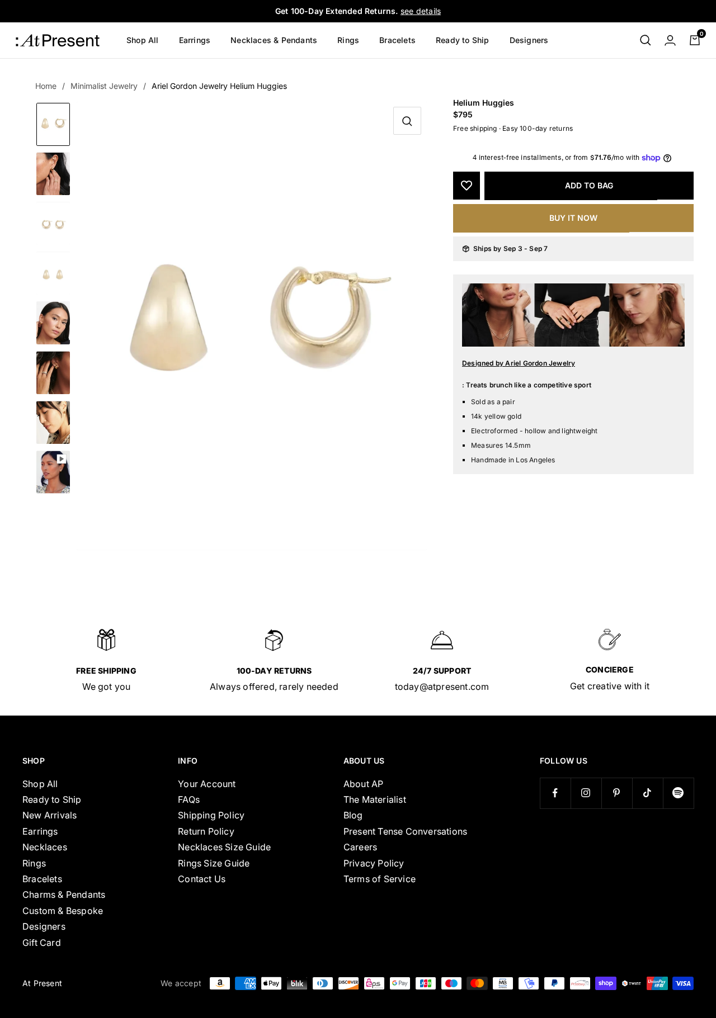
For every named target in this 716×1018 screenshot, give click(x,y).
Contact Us (201, 878)
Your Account (206, 783)
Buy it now (573, 217)
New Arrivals (49, 815)
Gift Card (41, 942)
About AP (363, 783)
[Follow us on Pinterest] (616, 793)
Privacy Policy (373, 863)
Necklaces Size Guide (224, 847)
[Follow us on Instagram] (586, 793)
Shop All (142, 40)
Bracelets (397, 40)
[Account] (670, 40)
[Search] (645, 40)
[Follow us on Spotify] (678, 793)
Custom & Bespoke (62, 910)
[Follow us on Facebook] (555, 793)
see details (421, 11)
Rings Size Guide (213, 863)
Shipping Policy (211, 815)
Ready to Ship (462, 40)
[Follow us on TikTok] (647, 793)
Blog (353, 815)
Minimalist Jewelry (104, 86)
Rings (348, 40)
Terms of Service (379, 878)
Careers (360, 847)
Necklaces (44, 847)
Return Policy (206, 831)
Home (45, 86)
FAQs (189, 799)
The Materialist (374, 799)
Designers (529, 40)
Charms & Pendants (63, 894)
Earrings (195, 40)
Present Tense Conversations (405, 831)
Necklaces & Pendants (273, 40)
